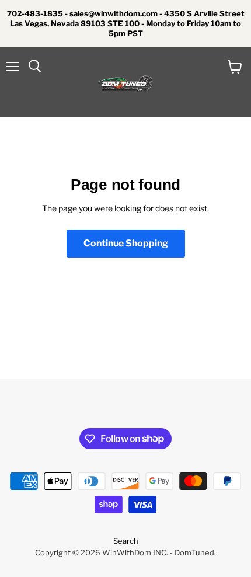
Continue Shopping (125, 243)
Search (125, 540)
